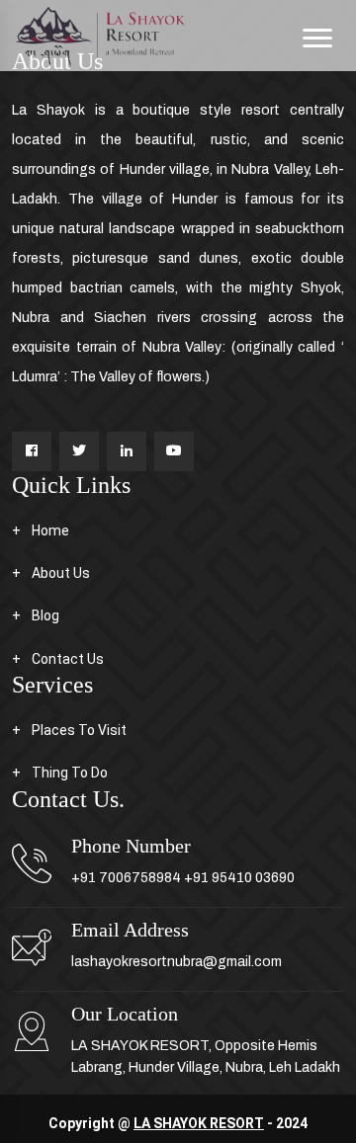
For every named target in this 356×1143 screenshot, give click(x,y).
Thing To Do (70, 772)
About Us (61, 573)
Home (50, 530)
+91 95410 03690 (239, 877)
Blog (45, 615)
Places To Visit (79, 730)
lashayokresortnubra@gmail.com (176, 961)
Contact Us (68, 659)
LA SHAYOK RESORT (199, 1123)
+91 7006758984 (126, 877)
